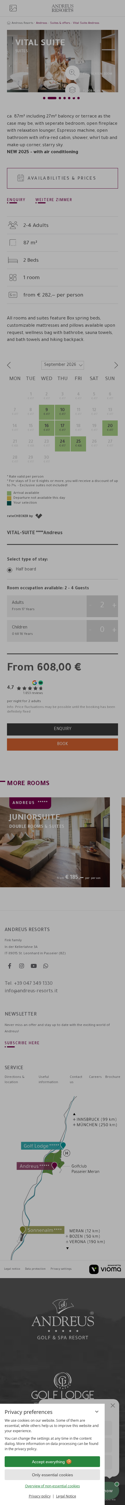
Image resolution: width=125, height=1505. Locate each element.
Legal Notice (66, 1496)
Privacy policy (40, 1496)
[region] (52, 1435)
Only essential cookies (52, 1475)
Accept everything (48, 1461)
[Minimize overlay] (97, 1411)
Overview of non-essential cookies (52, 1486)
